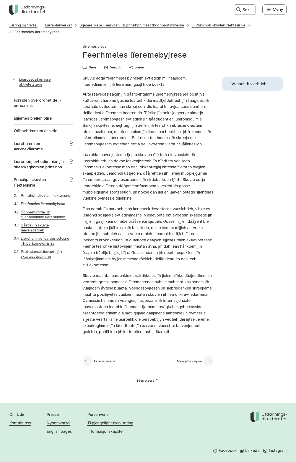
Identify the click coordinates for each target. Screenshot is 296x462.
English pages (59, 431)
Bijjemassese (145, 380)
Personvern (97, 414)
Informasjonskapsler (105, 431)
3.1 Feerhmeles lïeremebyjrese (34, 32)
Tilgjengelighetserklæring (110, 423)
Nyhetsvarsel (58, 423)
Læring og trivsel (23, 25)
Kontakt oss (20, 423)
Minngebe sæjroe (189, 361)
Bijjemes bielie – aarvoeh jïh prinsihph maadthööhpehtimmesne (132, 25)
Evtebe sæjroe (104, 361)
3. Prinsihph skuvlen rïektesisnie (218, 25)
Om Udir (16, 414)
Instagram (278, 450)
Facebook (228, 450)
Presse (53, 414)
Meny (278, 9)
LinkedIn (252, 450)
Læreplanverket (58, 25)
